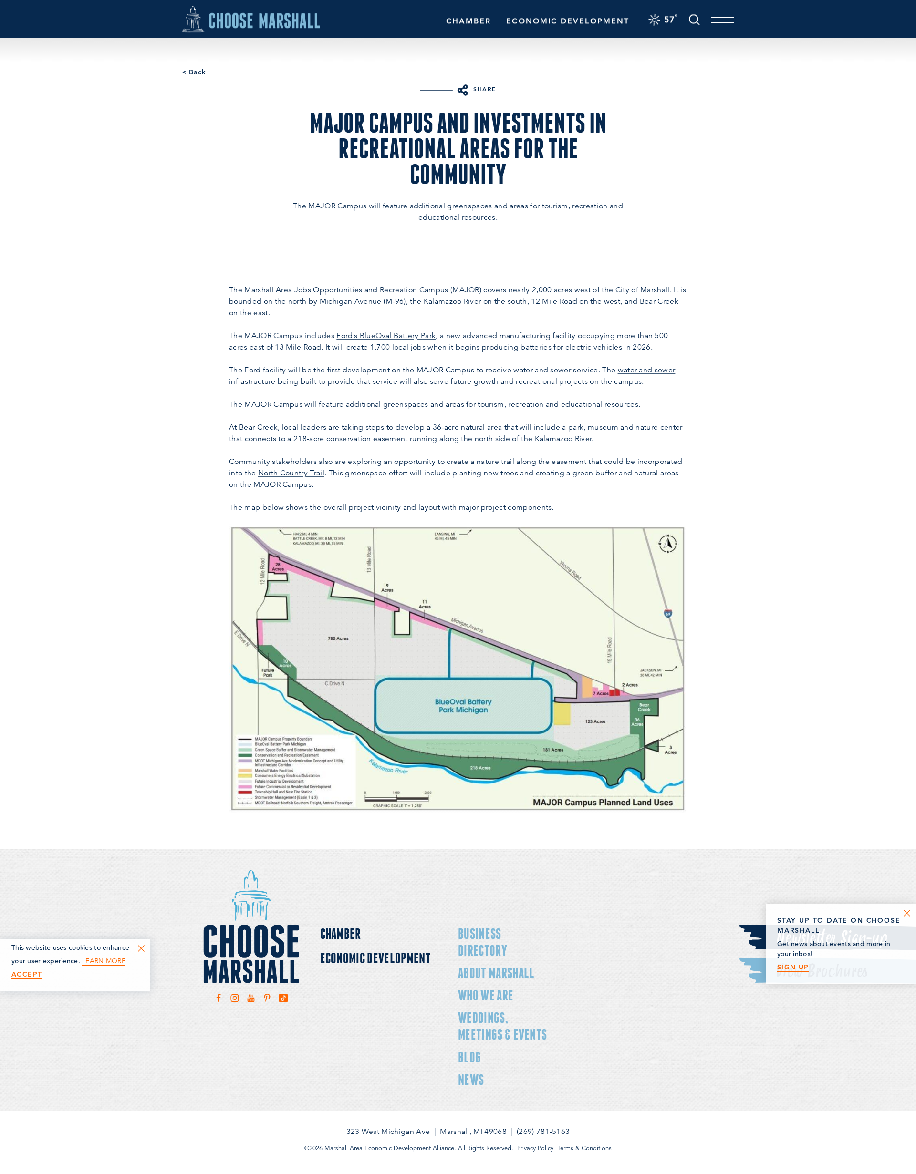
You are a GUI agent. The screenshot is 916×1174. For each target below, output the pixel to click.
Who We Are (485, 995)
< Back (194, 72)
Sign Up (793, 967)
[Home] (251, 19)
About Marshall (496, 972)
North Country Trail (291, 473)
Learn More (103, 961)
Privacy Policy (535, 1148)
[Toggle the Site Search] (694, 19)
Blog (469, 1057)
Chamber (468, 20)
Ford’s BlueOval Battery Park (386, 335)
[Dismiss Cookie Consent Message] (141, 948)
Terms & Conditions (584, 1148)
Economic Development (567, 20)
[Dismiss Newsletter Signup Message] (907, 913)
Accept (26, 974)
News (471, 1079)
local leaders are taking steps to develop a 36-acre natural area (392, 427)
